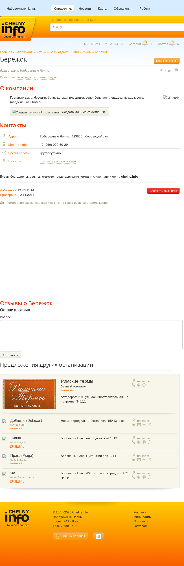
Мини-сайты (142, 516)
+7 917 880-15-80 (65, 525)
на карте (143, 381)
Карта (102, 8)
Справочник (63, 8)
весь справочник (166, 60)
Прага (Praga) (21, 456)
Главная (6, 51)
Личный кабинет (73, 535)
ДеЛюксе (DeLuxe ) (26, 420)
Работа (145, 8)
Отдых (41, 51)
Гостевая (140, 525)
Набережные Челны (21, 8)
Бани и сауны (81, 51)
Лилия (15, 438)
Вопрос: (6, 316)
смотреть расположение (58, 161)
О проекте (141, 521)
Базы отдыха (59, 51)
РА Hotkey (71, 521)
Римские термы (77, 381)
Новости (85, 8)
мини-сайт (67, 390)
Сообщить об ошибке (163, 190)
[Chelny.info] (21, 518)
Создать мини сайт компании (83, 111)
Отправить (10, 355)
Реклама (140, 512)
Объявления (123, 8)
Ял (12, 473)
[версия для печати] (177, 70)
